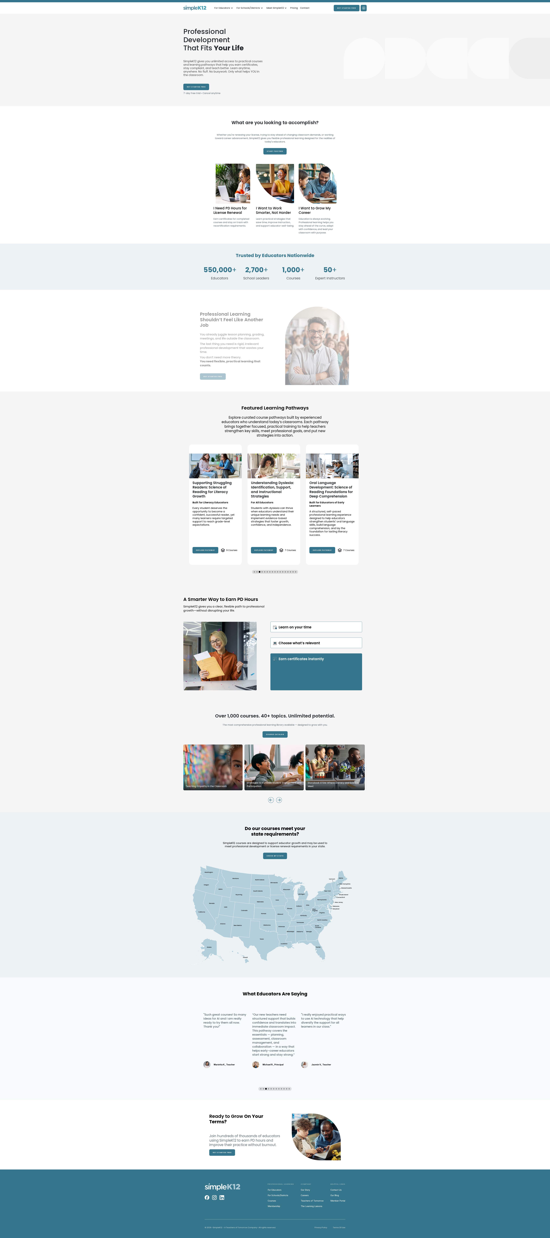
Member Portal (337, 1200)
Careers (305, 1195)
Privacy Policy (321, 1227)
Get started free (346, 8)
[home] (194, 8)
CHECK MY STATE (275, 856)
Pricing (294, 8)
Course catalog (275, 734)
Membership (274, 1206)
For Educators (274, 1190)
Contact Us (336, 1190)
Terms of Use (339, 1227)
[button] (223, 8)
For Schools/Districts (278, 1195)
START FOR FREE (275, 151)
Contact (305, 8)
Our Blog (334, 1195)
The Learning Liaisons (311, 1206)
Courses (272, 1200)
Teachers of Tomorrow (312, 1200)
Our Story (305, 1190)
